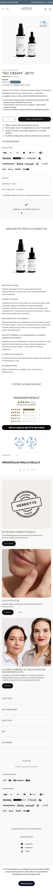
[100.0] (19, 442)
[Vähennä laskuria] (4, 119)
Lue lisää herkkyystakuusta (10, 141)
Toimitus (16, 85)
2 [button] (23, 470)
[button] (3, 9)
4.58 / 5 (32, 402)
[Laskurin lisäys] (13, 119)
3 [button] (27, 470)
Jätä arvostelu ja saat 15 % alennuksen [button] (26, 427)
